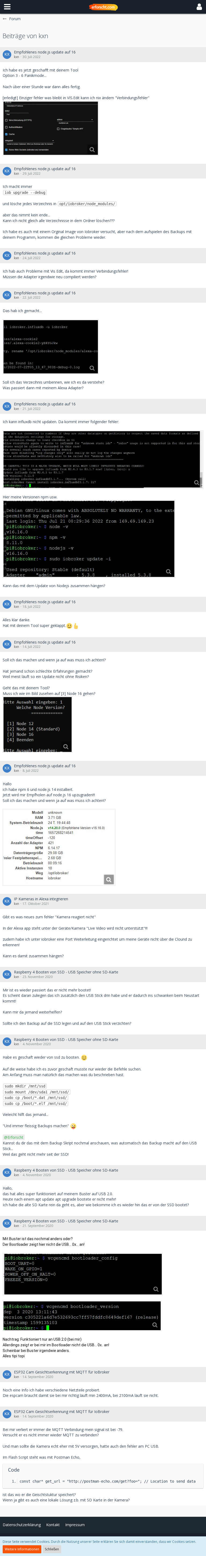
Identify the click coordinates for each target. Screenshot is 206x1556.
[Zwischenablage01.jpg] (51, 346)
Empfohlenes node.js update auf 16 (45, 52)
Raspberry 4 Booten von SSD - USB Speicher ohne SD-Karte (66, 972)
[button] (7, 6)
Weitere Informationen (22, 1549)
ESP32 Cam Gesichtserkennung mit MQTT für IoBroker (61, 1372)
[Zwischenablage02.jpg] (103, 459)
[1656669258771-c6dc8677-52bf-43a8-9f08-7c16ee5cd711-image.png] (51, 128)
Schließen (52, 1549)
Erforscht (15, 1137)
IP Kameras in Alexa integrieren (41, 898)
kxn (16, 57)
